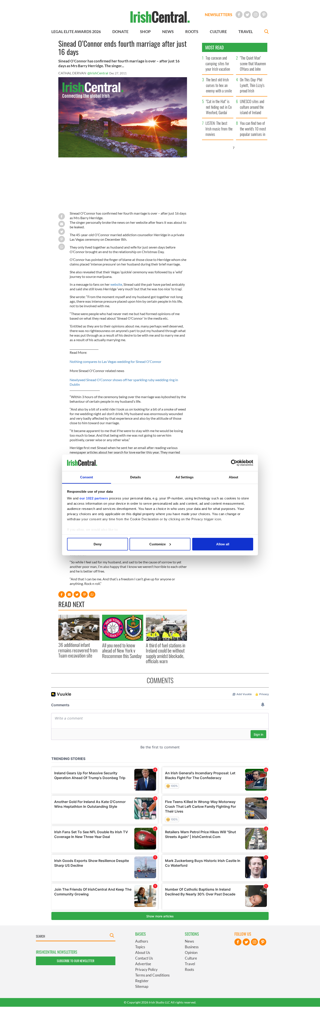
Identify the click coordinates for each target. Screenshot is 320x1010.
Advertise (143, 964)
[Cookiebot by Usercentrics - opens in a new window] (234, 463)
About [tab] (233, 477)
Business (192, 947)
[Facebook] (239, 14)
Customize (157, 544)
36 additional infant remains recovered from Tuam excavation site (78, 650)
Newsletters (218, 14)
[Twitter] (247, 14)
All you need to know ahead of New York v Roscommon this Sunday (121, 650)
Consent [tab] (86, 477)
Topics (140, 947)
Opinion (191, 952)
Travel (190, 964)
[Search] (266, 32)
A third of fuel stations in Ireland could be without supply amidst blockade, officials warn (165, 653)
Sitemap (141, 986)
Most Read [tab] (214, 47)
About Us (142, 952)
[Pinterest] (263, 14)
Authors (141, 941)
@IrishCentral (97, 73)
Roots (189, 969)
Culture (191, 958)
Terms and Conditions (152, 975)
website (116, 284)
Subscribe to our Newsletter (75, 960)
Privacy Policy (146, 969)
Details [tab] (135, 477)
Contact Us (144, 958)
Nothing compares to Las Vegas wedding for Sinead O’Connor (115, 361)
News (189, 941)
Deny (97, 544)
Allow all (222, 544)
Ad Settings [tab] (184, 477)
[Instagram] (255, 14)
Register (142, 980)
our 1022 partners (93, 498)
